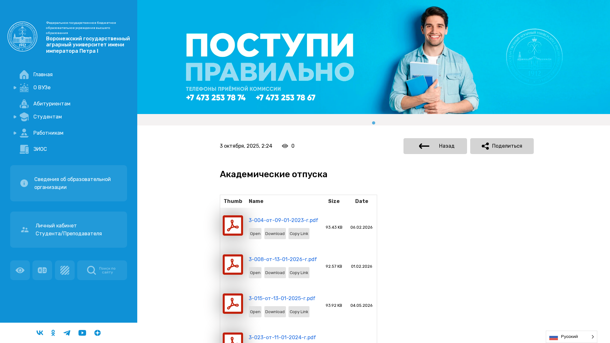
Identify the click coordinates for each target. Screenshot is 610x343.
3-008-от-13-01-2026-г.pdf (283, 259)
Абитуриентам (52, 104)
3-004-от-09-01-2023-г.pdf (283, 220)
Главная (43, 74)
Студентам (47, 117)
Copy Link (299, 233)
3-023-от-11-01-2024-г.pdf (282, 337)
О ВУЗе (42, 87)
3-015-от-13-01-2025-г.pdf (282, 298)
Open (255, 233)
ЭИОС (40, 149)
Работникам (48, 133)
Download (275, 233)
